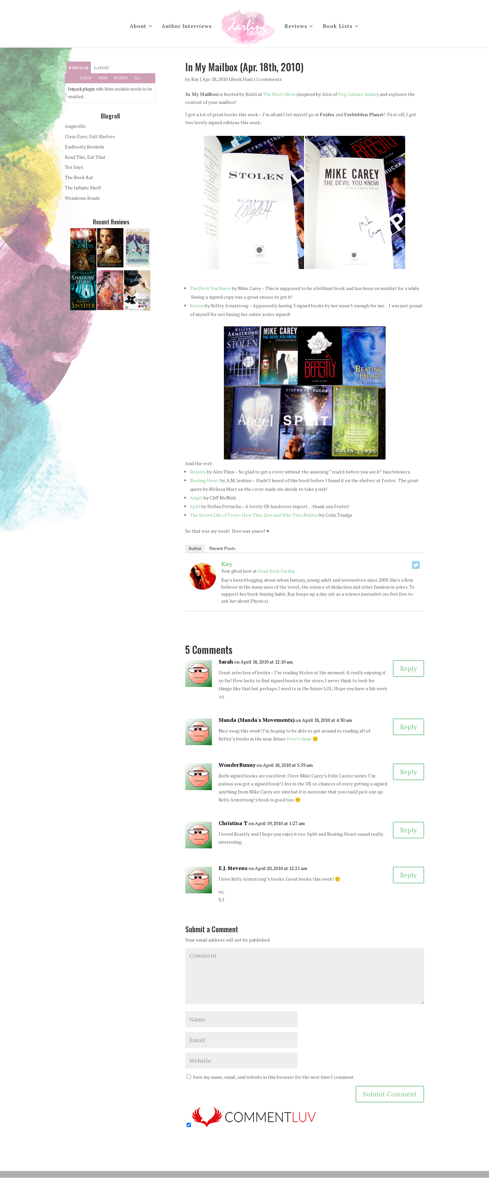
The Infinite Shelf (83, 187)
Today (86, 78)
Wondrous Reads (82, 198)
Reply (408, 668)
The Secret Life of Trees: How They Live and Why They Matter (254, 515)
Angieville (75, 126)
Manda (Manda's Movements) (257, 720)
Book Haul (242, 79)
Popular (78, 67)
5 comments (269, 79)
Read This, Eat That (85, 157)
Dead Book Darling (276, 571)
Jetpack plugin (81, 89)
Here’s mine (299, 739)
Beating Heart (204, 480)
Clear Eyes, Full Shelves (90, 136)
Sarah (226, 661)
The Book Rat (79, 177)
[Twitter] (416, 565)
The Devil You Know (210, 288)
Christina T (233, 823)
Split (195, 506)
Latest (101, 67)
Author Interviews (187, 26)
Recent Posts (222, 548)
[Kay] (202, 586)
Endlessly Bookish (84, 147)
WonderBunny (237, 764)
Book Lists (338, 26)
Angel (196, 497)
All (137, 78)
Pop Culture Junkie (357, 94)
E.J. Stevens (233, 868)
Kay (195, 79)
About (138, 26)
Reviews (295, 26)
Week (103, 78)
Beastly (198, 471)
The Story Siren (279, 94)
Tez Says (74, 167)
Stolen (197, 305)
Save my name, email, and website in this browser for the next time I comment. (274, 1077)
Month (121, 78)
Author (195, 548)
